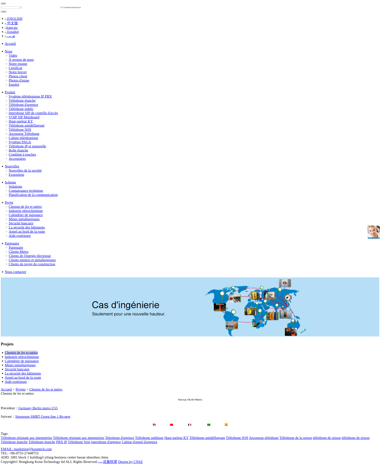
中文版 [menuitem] (12, 23)
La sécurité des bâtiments (27, 227)
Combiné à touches (22, 154)
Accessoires (17, 159)
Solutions (15, 186)
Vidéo (13, 55)
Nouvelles (12, 166)
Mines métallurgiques (24, 219)
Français (190, 429)
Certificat (15, 68)
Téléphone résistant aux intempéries (26, 438)
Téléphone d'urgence (23, 105)
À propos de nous (21, 60)
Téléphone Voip (79, 442)
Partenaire (12, 243)
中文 (171, 429)
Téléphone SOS (20, 129)
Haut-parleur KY (21, 121)
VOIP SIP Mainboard (24, 117)
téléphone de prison (327, 438)
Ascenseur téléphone (264, 438)
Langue (4, 11)
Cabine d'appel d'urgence (139, 442)
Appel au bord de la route (27, 231)
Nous (8, 51)
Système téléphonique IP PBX (30, 96)
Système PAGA (20, 142)
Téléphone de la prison (295, 438)
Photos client (18, 76)
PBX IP (61, 442)
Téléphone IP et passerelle (27, 146)
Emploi (14, 84)
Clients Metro (18, 252)
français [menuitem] (12, 28)
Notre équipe (18, 64)
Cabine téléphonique (23, 138)
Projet (9, 202)
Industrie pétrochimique (26, 211)
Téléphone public (21, 109)
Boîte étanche (18, 150)
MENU (3, 3)
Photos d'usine (19, 80)
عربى (209, 429)
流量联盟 (110, 462)
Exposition (16, 175)
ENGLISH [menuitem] (14, 19)
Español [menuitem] (12, 32)
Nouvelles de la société (25, 170)
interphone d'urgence (106, 442)
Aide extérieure (20, 236)
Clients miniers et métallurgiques (32, 260)
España (226, 429)
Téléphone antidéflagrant (26, 125)
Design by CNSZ (130, 462)
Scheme (10, 182)
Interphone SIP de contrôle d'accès (33, 113)
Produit (10, 92)
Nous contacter (15, 272)
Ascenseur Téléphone (24, 134)
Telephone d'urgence (119, 438)
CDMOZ (100, 462)
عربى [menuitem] (10, 36)
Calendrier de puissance (26, 215)
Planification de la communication (33, 195)
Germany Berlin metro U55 (38, 408)
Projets (21, 389)
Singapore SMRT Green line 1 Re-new (42, 416)
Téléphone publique (149, 438)
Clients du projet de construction (32, 264)
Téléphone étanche (22, 100)
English (154, 429)
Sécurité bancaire (21, 223)
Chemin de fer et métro (25, 207)
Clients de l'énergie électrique (30, 256)
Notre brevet (18, 72)
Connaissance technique (26, 191)
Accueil (10, 44)
